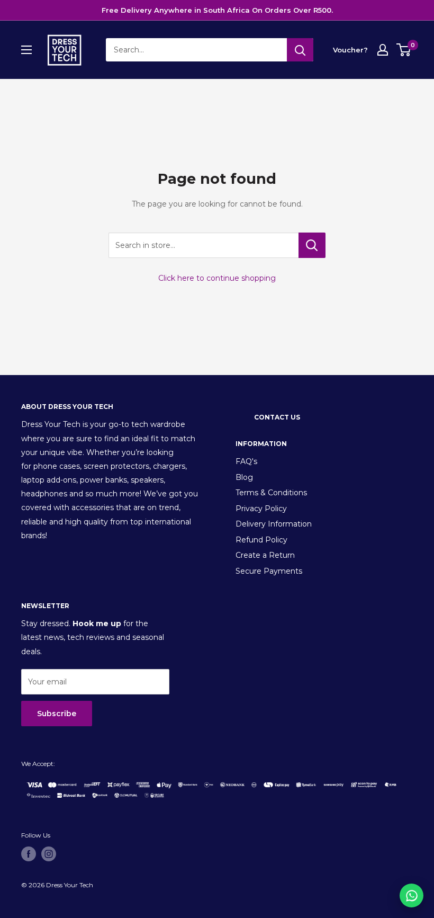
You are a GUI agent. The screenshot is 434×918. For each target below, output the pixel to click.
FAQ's (246, 461)
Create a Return (265, 555)
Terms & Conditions (271, 492)
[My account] (382, 50)
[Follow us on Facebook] (28, 853)
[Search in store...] (312, 245)
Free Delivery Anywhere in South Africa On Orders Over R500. (217, 10)
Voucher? (350, 50)
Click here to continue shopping (217, 278)
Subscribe (56, 713)
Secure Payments (269, 571)
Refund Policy (261, 540)
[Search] (300, 49)
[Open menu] (26, 50)
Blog (244, 477)
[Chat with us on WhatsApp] (411, 895)
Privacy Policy (261, 508)
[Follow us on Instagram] (48, 853)
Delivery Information (274, 524)
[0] (404, 49)
